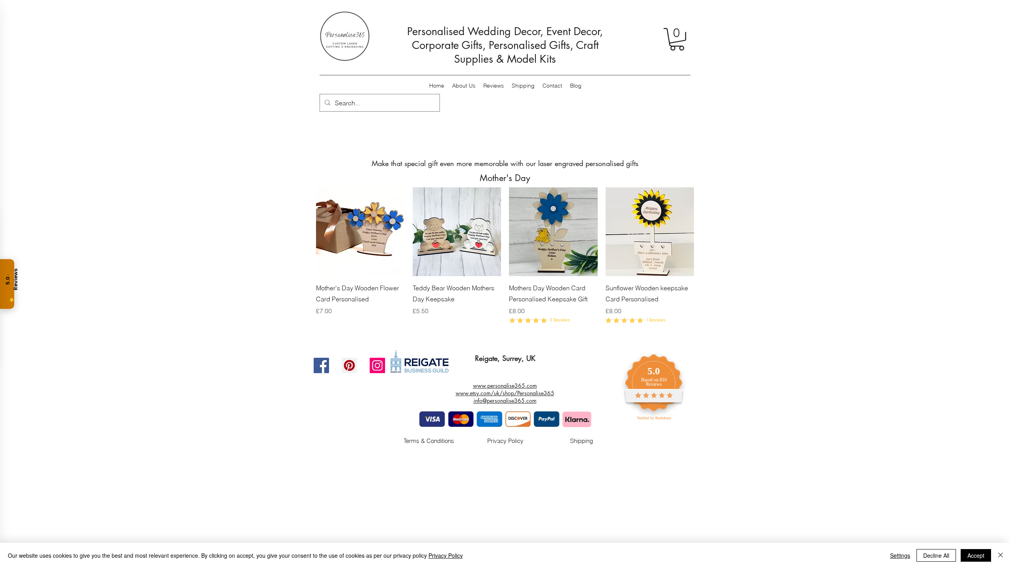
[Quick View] (360, 231)
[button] (677, 39)
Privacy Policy (445, 555)
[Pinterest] (349, 365)
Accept (975, 555)
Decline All (936, 555)
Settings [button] (900, 555)
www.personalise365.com (505, 385)
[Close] (1000, 555)
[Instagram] (377, 365)
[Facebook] (321, 365)
